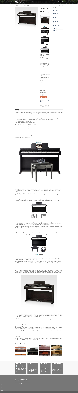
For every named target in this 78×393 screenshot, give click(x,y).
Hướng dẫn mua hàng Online (45, 365)
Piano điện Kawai (26, 5)
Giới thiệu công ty (31, 365)
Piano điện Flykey (55, 16)
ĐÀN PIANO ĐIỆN (20, 5)
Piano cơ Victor (55, 30)
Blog (55, 1)
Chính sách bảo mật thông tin (57, 370)
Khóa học (43, 1)
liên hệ (57, 1)
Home (16, 5)
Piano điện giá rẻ (55, 18)
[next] (62, 353)
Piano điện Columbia (56, 14)
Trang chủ (29, 1)
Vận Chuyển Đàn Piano (49, 1)
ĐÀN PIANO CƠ (55, 10)
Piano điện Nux (55, 32)
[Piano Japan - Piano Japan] (18, 2)
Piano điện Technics (56, 25)
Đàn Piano (33, 1)
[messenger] (1, 385)
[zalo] (1, 388)
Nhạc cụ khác (38, 1)
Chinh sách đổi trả (56, 369)
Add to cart (43, 97)
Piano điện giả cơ (55, 17)
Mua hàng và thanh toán (56, 365)
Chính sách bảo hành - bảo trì (57, 368)
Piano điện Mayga (55, 22)
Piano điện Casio (55, 13)
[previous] (15, 353)
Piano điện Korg (55, 21)
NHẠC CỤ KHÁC (55, 28)
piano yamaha (55, 26)
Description (17, 110)
